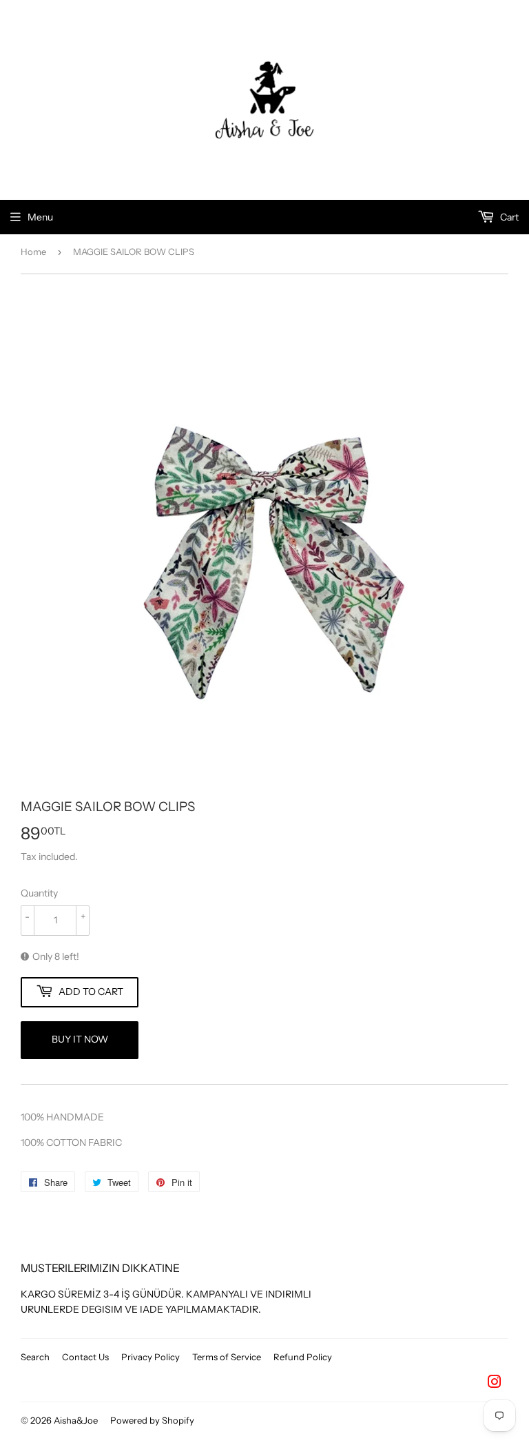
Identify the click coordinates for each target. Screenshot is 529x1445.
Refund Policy (302, 1356)
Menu (40, 217)
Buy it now (80, 1039)
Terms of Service (226, 1356)
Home (33, 251)
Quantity (39, 893)
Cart (508, 217)
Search (35, 1356)
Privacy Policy (150, 1356)
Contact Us (85, 1356)
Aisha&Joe (76, 1420)
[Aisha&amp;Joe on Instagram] (494, 1383)
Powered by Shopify (152, 1420)
